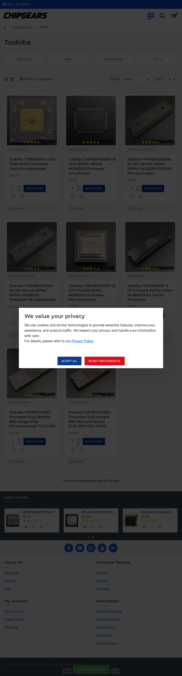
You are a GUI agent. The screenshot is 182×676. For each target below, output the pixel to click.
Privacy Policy (82, 341)
